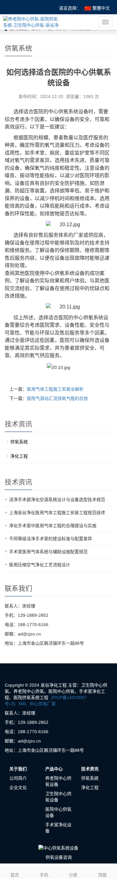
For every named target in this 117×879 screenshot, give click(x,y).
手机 (44, 874)
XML (22, 703)
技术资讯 (90, 768)
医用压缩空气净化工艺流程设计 (39, 564)
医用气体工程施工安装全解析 (55, 389)
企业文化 (18, 787)
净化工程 (19, 456)
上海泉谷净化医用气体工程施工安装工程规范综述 (57, 512)
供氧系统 (19, 441)
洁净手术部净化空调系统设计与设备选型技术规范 (57, 499)
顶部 (102, 874)
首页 (14, 874)
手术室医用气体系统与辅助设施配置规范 (48, 551)
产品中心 (54, 768)
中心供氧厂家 (43, 703)
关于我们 (18, 768)
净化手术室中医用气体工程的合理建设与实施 (52, 525)
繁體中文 (100, 8)
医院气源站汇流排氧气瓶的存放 (57, 398)
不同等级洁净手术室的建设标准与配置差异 (50, 538)
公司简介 (18, 778)
